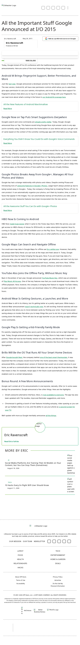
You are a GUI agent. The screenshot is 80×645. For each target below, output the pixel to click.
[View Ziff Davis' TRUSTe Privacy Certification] (53, 610)
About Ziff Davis (20, 577)
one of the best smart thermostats (53, 357)
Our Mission (15, 541)
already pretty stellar (43, 122)
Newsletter (39, 541)
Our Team (27, 541)
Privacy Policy (57, 577)
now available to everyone (53, 395)
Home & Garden (57, 559)
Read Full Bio (31, 60)
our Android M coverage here (54, 97)
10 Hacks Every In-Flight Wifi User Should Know (27, 485)
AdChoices (27, 610)
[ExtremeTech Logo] (22, 630)
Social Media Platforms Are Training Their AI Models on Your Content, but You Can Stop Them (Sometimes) (33, 464)
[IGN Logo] (35, 631)
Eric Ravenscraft (10, 39)
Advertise (57, 580)
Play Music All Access (12, 281)
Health (20, 559)
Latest (20, 551)
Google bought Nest (14, 357)
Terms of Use (20, 580)
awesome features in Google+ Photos (32, 186)
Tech (58, 551)
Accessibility (20, 583)
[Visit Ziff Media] (6, 627)
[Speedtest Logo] (49, 630)
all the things (51, 415)
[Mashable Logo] (55, 625)
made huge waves (17, 224)
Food (20, 555)
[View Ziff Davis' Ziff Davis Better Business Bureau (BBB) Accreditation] (39, 610)
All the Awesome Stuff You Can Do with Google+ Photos (30, 206)
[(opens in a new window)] (49, 541)
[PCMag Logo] (42, 625)
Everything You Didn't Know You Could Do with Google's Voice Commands (39, 139)
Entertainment (58, 555)
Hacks (20, 567)
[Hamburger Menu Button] (77, 8)
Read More (7, 108)
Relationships (20, 563)
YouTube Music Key (49, 278)
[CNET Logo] (20, 625)
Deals (58, 563)
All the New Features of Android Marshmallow (25, 104)
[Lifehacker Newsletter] (72, 7)
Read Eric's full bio (11, 441)
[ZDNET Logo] (31, 625)
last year (12, 84)
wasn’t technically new (34, 307)
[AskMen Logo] (68, 625)
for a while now (53, 249)
